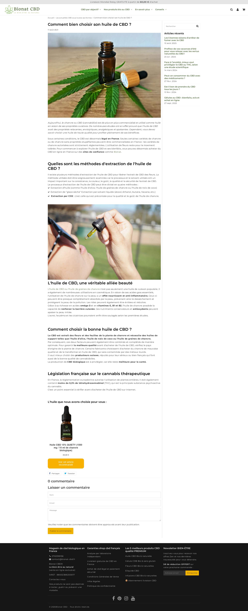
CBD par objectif (89, 9)
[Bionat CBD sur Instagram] (126, 599)
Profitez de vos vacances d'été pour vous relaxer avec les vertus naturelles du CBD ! (181, 51)
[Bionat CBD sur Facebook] (114, 599)
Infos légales (93, 581)
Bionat (117, 152)
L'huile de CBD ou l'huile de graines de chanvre (74, 289)
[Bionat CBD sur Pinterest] (119, 599)
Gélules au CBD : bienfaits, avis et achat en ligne (181, 98)
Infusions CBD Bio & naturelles (141, 575)
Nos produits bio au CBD (117, 9)
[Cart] (244, 9)
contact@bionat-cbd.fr (63, 559)
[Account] (238, 9)
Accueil (51, 18)
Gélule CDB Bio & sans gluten (140, 561)
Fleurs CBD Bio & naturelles (139, 566)
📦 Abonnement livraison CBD (140, 580)
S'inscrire (192, 573)
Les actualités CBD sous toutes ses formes (74, 18)
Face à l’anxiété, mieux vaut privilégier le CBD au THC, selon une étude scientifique (181, 64)
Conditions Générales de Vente (103, 576)
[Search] (231, 9)
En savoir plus (142, 9)
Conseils (159, 9)
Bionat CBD (62, 607)
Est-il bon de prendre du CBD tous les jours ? (179, 87)
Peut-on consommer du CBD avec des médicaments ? (182, 76)
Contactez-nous (57, 579)
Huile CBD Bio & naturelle (138, 556)
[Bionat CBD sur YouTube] (133, 599)
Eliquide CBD (132, 570)
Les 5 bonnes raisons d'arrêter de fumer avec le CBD (181, 39)
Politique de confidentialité (101, 586)
